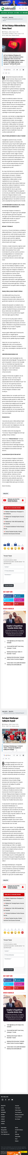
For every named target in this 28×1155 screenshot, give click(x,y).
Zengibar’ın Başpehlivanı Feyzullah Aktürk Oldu (14, 626)
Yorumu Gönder (9, 585)
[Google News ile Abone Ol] (7, 69)
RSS (17, 604)
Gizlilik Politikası (19, 1129)
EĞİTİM (2, 1114)
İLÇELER (3, 1121)
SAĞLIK (3, 1119)
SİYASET (3, 1116)
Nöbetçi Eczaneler (19, 1114)
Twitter (8, 600)
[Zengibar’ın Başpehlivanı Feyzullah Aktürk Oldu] (14, 617)
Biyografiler (4, 1129)
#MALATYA (5, 493)
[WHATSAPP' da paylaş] (20, 69)
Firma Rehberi (18, 1116)
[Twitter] (9, 1099)
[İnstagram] (2, 1099)
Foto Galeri (17, 1107)
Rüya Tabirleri (4, 1132)
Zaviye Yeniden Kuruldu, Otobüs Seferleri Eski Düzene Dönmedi (13, 532)
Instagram (19, 600)
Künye (16, 1127)
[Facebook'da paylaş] (14, 69)
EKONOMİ (3, 1112)
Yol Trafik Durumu (5, 1134)
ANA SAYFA (4, 17)
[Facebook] (5, 1099)
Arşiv (16, 1138)
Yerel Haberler (18, 1112)
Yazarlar (17, 1105)
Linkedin (18, 596)
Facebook (8, 596)
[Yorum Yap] (3, 73)
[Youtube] (12, 1099)
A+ (6, 73)
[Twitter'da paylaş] (17, 69)
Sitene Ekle (17, 1136)
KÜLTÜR (3, 1110)
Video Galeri (18, 1110)
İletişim (17, 1141)
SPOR (2, 1107)
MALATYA (11, 17)
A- (9, 73)
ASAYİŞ (2, 1123)
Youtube (8, 604)
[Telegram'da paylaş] (23, 69)
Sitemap (17, 1134)
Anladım (23, 1151)
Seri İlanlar (17, 1119)
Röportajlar (3, 1127)
